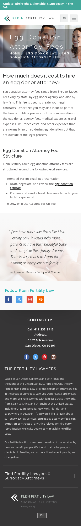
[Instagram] (30, 299)
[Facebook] (8, 299)
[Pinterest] (40, 299)
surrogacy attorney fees (54, 418)
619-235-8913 (44, 329)
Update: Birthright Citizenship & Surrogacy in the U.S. (38, 5)
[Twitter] (19, 299)
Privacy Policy (28, 506)
